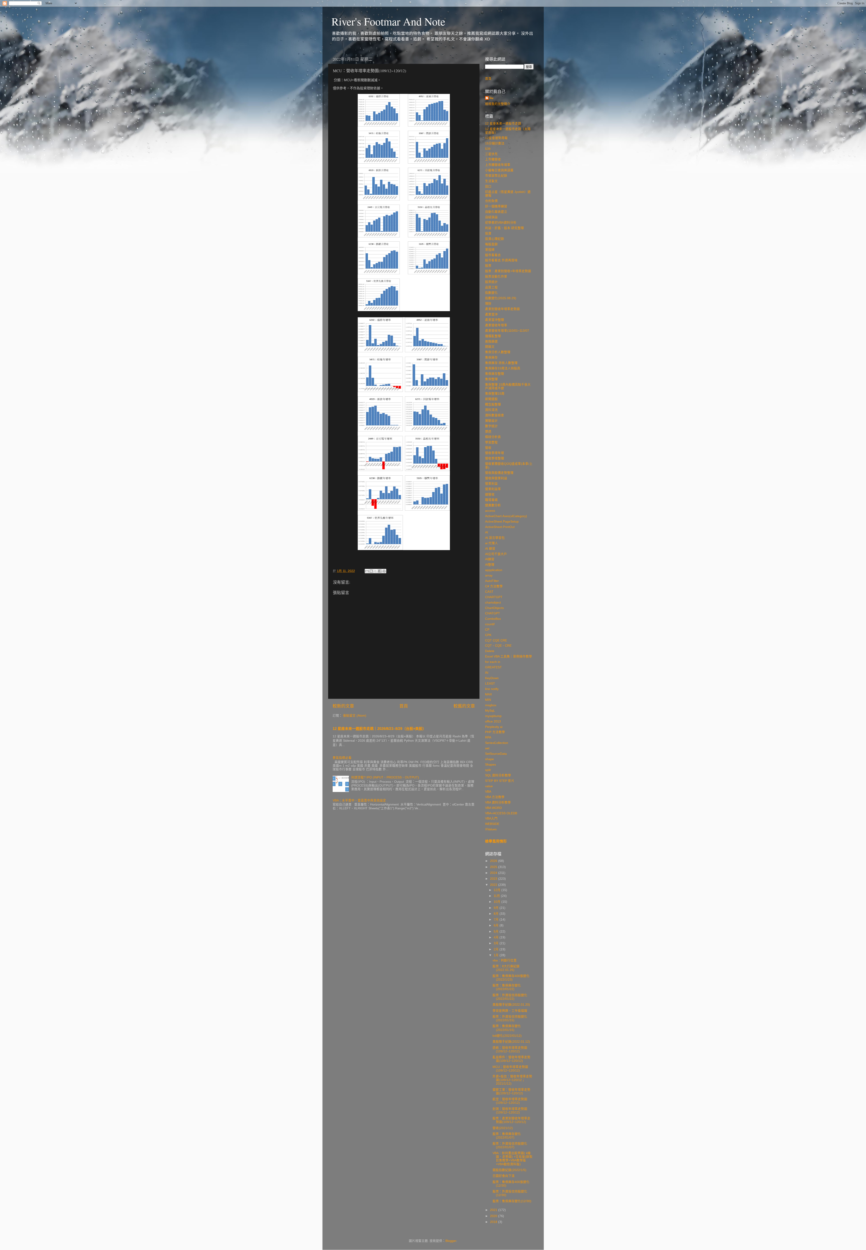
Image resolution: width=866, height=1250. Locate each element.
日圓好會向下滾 (504, 1176)
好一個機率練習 (496, 206)
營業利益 (491, 483)
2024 (494, 873)
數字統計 (491, 426)
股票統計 (491, 282)
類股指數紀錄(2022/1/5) (509, 1170)
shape (489, 759)
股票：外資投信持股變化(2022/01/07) (510, 1145)
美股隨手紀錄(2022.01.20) (511, 1004)
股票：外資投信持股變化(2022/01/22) (510, 996)
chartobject (493, 602)
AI (486, 532)
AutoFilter (492, 581)
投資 (488, 233)
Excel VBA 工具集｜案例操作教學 (508, 656)
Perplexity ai (493, 727)
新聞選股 (491, 399)
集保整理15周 (494, 393)
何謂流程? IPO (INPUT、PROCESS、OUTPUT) (385, 777)
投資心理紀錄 (494, 239)
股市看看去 (493, 255)
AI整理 (489, 564)
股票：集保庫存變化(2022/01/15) (507, 1027)
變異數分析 (493, 505)
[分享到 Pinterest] (384, 571)
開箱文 (490, 346)
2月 (497, 949)
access (490, 510)
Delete (489, 651)
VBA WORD (493, 808)
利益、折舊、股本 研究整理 (504, 228)
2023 (494, 878)
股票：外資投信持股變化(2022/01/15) (510, 1018)
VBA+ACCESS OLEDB (501, 813)
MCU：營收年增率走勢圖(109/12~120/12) (510, 1068)
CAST (489, 591)
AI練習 (489, 559)
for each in (492, 662)
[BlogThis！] (371, 571)
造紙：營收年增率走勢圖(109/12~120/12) (510, 1049)
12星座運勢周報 (496, 138)
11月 (497, 896)
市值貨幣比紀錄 (496, 175)
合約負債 (491, 201)
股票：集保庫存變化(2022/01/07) (507, 1135)
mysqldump (493, 716)
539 (488, 148)
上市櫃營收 (493, 159)
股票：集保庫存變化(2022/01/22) (507, 987)
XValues (491, 829)
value (489, 786)
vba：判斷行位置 (505, 960)
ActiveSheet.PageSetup (502, 521)
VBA (488, 791)
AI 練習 (490, 548)
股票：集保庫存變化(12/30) (512, 1201)
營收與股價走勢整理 (499, 473)
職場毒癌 (491, 500)
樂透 (488, 431)
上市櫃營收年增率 (497, 165)
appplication (493, 570)
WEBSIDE (492, 824)
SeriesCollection (496, 743)
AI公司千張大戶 (496, 554)
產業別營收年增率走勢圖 (502, 309)
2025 (494, 867)
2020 (494, 1216)
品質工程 (491, 287)
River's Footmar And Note (388, 21)
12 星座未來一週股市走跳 (503, 123)
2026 (494, 861)
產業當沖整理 (494, 320)
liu (491, 98)
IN (486, 672)
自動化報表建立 (496, 211)
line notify (492, 689)
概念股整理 (493, 404)
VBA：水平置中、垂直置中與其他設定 (359, 800)
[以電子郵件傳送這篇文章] (367, 571)
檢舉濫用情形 (496, 841)
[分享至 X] (375, 571)
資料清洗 (491, 410)
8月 (497, 913)
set (487, 748)
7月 (497, 919)
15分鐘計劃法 (494, 143)
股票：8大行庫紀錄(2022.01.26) (506, 968)
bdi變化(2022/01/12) (507, 1035)
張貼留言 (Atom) (354, 715)
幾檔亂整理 (493, 336)
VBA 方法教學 (494, 797)
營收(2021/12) (503, 1128)
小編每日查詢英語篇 (499, 170)
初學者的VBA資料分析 (500, 222)
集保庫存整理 (494, 373)
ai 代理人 (491, 543)
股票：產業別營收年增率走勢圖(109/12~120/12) (511, 1120)
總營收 (490, 494)
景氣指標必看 (342, 757)
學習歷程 (491, 442)
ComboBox (493, 618)
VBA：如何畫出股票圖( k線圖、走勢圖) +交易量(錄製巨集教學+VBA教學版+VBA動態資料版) (512, 1158)
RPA (488, 737)
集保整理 (491, 379)
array (489, 575)
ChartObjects (494, 608)
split (488, 770)
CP (487, 629)
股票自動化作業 (496, 276)
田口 (488, 186)
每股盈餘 (491, 244)
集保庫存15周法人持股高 (502, 368)
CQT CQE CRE (496, 640)
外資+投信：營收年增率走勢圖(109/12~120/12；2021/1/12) (512, 1080)
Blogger (450, 1241)
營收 (488, 447)
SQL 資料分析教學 (498, 775)
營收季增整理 (494, 458)
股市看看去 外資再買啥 (501, 260)
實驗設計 (491, 420)
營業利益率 (493, 489)
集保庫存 (491, 357)
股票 (488, 265)
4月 (497, 937)
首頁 (403, 706)
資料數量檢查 (494, 415)
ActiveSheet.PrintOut (500, 527)
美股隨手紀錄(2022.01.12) (511, 1041)
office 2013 (493, 721)
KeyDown (492, 678)
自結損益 (491, 217)
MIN (488, 699)
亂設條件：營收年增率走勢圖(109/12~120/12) (511, 1059)
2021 (494, 1210)
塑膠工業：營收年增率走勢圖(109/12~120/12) (511, 1091)
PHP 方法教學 (495, 732)
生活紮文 (491, 181)
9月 (497, 908)
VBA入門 (491, 818)
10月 (497, 901)
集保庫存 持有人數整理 (501, 363)
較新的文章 (343, 706)
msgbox (490, 705)
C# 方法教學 (494, 586)
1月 (497, 955)
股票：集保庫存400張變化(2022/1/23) (511, 977)
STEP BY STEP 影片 (499, 780)
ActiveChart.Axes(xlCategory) (506, 516)
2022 (494, 885)
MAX (488, 694)
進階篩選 (491, 341)
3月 (497, 943)
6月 (497, 925)
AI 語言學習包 (495, 537)
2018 (494, 1222)
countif (490, 624)
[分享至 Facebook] (380, 571)
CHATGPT (492, 613)
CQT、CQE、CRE (498, 645)
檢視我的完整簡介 (497, 104)
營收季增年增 (494, 453)
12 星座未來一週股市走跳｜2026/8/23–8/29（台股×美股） (379, 729)
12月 (497, 890)
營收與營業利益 (496, 478)
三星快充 (491, 154)
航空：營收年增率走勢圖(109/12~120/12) (510, 1100)
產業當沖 (491, 314)
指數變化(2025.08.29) (500, 298)
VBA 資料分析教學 (498, 802)
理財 (488, 303)
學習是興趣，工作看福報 (510, 1010)
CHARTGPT (493, 597)
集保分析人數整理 (497, 352)
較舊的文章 (464, 706)
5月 (497, 931)
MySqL (490, 710)
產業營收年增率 (496, 325)
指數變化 (491, 292)
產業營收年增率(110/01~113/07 (507, 330)
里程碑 (490, 249)
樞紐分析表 (493, 437)
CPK (488, 635)
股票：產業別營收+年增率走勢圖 (508, 271)
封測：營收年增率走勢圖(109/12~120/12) (510, 1110)
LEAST (490, 683)
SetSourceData (496, 753)
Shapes (490, 764)
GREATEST (493, 667)
